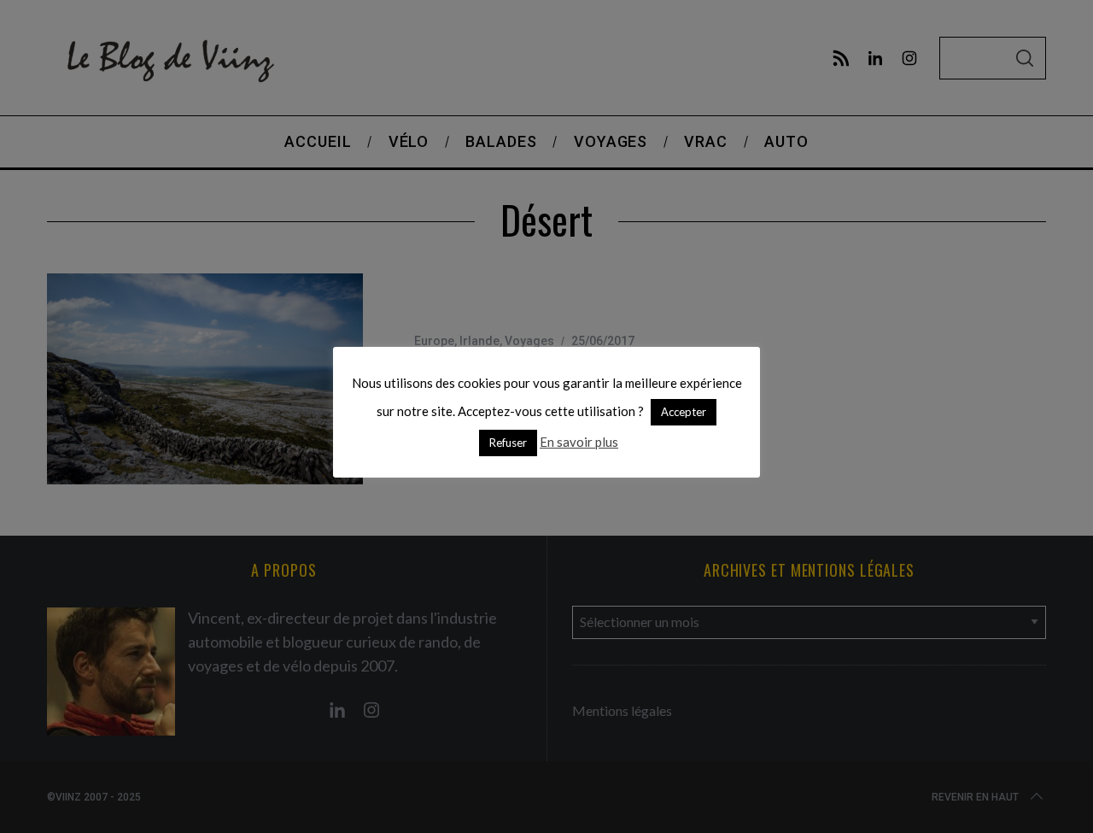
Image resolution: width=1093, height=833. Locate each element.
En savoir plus (579, 441)
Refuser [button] (508, 442)
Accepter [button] (683, 412)
